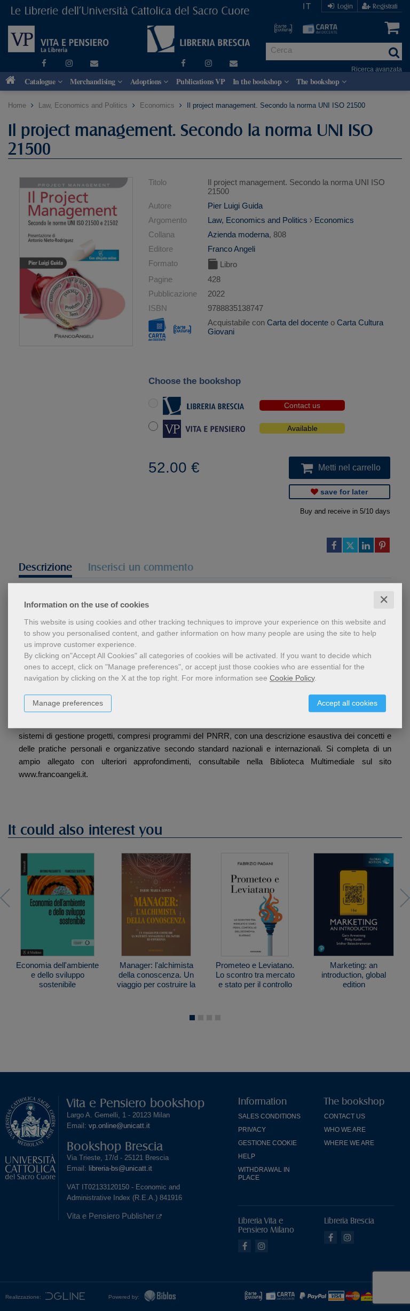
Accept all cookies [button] (347, 703)
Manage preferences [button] (68, 703)
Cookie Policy (292, 678)
